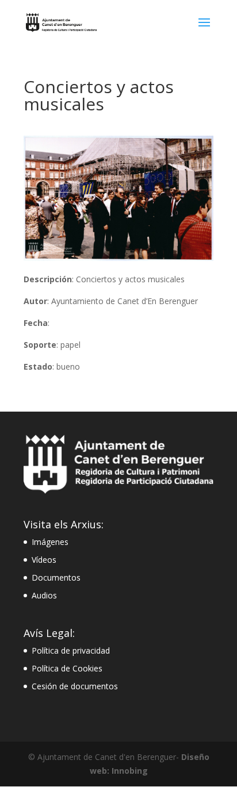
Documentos (56, 577)
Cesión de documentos (75, 686)
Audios (44, 595)
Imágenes (50, 541)
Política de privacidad (71, 650)
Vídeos (44, 559)
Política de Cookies (67, 668)
